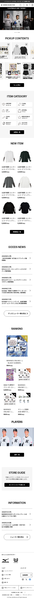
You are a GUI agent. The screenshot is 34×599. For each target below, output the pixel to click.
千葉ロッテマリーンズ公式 (9, 587)
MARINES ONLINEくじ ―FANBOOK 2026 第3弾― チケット (10, 410)
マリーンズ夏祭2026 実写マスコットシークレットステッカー (24, 410)
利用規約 (17, 594)
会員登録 (25, 575)
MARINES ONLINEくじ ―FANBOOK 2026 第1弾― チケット (24, 386)
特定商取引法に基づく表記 (17, 592)
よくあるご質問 (7, 574)
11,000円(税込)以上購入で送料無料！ (17, 8)
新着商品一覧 (17, 232)
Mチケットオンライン (27, 587)
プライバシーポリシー (27, 594)
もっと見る (17, 85)
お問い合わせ (7, 578)
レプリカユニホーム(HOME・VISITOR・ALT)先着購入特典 (17, 1)
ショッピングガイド (8, 570)
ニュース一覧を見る (17, 537)
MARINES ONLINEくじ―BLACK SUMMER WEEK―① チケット (15, 362)
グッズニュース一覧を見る (17, 313)
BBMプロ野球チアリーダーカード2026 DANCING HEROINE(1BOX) (10, 386)
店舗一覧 (6, 582)
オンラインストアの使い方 (17, 485)
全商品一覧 (17, 132)
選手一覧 (17, 454)
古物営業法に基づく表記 (7, 594)
